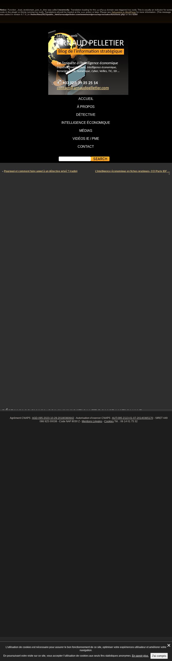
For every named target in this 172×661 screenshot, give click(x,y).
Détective (85, 114)
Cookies (109, 421)
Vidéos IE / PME (86, 138)
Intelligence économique (85, 122)
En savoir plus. (140, 655)
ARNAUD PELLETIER (90, 43)
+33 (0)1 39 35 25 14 (80, 83)
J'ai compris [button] (159, 655)
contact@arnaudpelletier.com (83, 88)
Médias (85, 130)
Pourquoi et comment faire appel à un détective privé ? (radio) (40, 171)
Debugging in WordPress (124, 12)
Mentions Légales (92, 421)
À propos (86, 106)
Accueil (85, 99)
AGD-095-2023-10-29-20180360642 (53, 418)
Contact (86, 146)
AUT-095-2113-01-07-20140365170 (132, 418)
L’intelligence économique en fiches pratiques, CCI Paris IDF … (132, 171)
